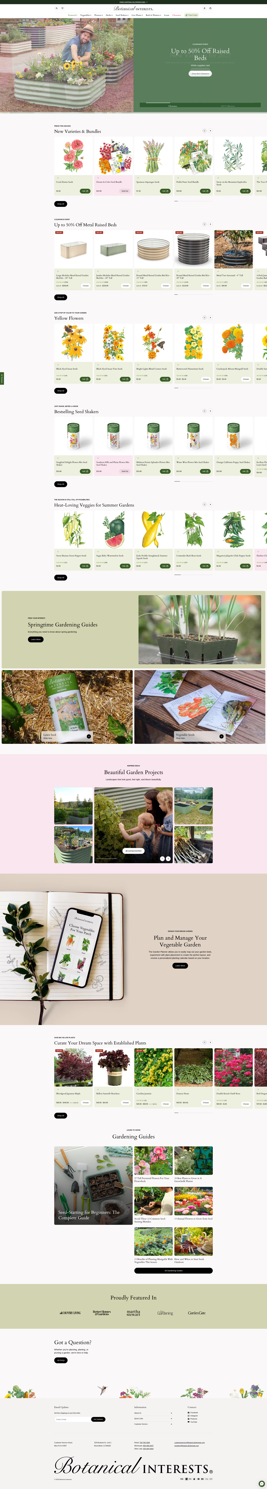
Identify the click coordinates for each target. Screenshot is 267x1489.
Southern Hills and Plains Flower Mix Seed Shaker (112, 463)
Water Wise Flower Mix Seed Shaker (192, 462)
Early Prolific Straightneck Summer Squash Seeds (151, 557)
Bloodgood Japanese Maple (68, 1093)
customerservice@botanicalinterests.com (189, 1443)
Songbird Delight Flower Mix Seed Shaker (71, 463)
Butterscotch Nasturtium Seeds (189, 369)
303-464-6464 (148, 1449)
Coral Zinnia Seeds (64, 182)
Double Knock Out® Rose (228, 1093)
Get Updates (98, 1419)
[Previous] (204, 130)
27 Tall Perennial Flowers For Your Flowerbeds (151, 1180)
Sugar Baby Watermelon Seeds (109, 555)
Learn (166, 15)
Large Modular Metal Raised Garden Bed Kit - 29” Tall (72, 276)
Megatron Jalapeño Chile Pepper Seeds (234, 555)
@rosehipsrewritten (133, 851)
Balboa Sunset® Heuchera (108, 1093)
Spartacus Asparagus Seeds (147, 182)
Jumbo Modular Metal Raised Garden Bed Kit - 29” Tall (112, 276)
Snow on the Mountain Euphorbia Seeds (232, 183)
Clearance (176, 15)
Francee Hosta (182, 1093)
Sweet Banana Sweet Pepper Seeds (71, 555)
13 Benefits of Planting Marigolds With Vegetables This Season (153, 1261)
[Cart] (210, 8)
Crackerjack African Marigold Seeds (232, 369)
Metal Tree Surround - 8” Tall (230, 275)
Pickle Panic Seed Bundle (187, 182)
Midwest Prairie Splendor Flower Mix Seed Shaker (153, 463)
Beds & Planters (153, 15)
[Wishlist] (62, 8)
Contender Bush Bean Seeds (188, 555)
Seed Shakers (121, 15)
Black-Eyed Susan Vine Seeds (109, 369)
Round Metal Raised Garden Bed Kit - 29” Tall (193, 276)
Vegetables (85, 15)
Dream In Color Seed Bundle (109, 182)
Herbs (108, 15)
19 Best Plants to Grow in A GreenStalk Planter (188, 1180)
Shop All (60, 204)
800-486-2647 (148, 1446)
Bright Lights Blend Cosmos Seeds (151, 369)
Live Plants (136, 15)
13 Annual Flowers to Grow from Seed (193, 1218)
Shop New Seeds (200, 71)
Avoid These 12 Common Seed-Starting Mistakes (150, 1220)
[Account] (204, 8)
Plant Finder (192, 15)
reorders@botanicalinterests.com (186, 1446)
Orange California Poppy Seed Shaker (233, 462)
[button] (58, 178)
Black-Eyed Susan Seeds (67, 369)
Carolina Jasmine (143, 1093)
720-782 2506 (145, 1443)
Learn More (36, 639)
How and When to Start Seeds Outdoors (189, 1261)
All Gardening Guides (174, 1271)
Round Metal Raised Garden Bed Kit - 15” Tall (153, 276)
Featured (72, 15)
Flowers (97, 15)
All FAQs (61, 1360)
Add (83, 191)
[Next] (210, 130)
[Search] (56, 8)
